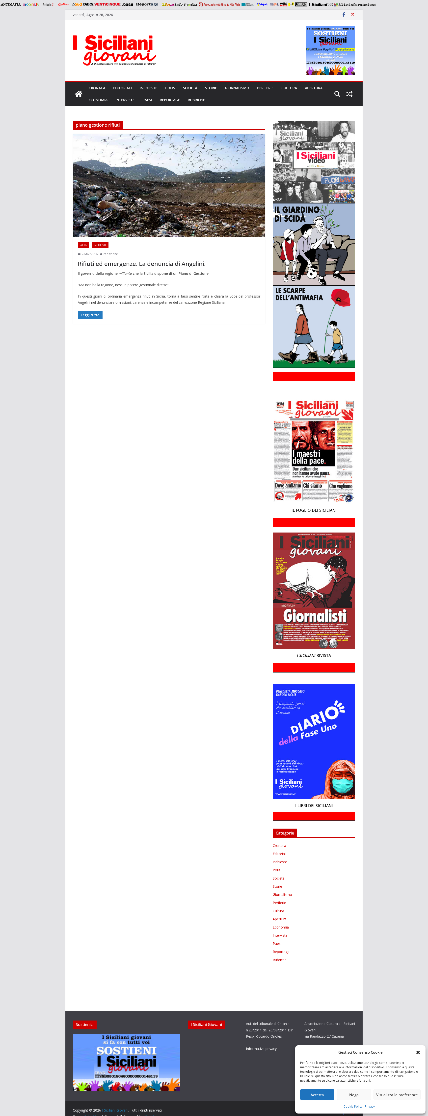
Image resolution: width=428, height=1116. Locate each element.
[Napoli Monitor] (190, 4)
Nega (354, 1094)
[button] (418, 1052)
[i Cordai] (127, 4)
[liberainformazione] (172, 4)
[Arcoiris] (31, 4)
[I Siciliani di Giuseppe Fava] (301, 4)
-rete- (83, 245)
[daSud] (77, 4)
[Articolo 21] (49, 4)
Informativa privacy (261, 1048)
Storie (211, 88)
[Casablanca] (63, 4)
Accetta (317, 1094)
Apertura (313, 88)
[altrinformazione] (355, 4)
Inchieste (148, 88)
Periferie (265, 88)
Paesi (147, 99)
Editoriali (122, 88)
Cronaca (97, 88)
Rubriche (196, 99)
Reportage (170, 99)
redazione (111, 254)
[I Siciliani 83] (321, 4)
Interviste (124, 99)
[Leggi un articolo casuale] (349, 94)
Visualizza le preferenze (397, 1094)
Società (190, 88)
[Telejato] (262, 4)
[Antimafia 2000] (10, 4)
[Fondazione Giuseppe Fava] (291, 4)
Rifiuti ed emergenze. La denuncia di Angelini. (142, 263)
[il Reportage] (147, 4)
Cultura (289, 88)
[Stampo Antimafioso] (248, 4)
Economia (98, 99)
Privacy (370, 1106)
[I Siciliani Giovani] (79, 94)
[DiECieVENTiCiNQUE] (102, 4)
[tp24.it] (274, 4)
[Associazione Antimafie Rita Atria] (219, 4)
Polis (170, 88)
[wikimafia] (283, 4)
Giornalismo (237, 88)
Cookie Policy (353, 1106)
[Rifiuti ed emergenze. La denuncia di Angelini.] (169, 185)
